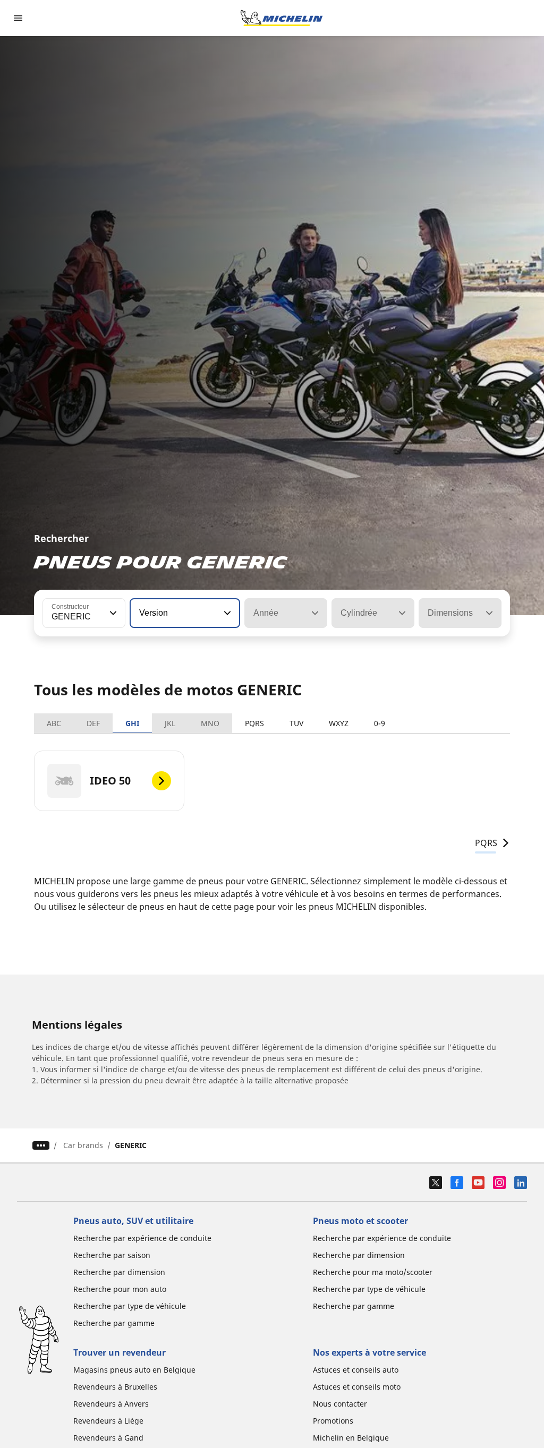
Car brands (83, 1145)
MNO (210, 723)
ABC (54, 723)
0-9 (379, 723)
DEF (93, 723)
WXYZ (338, 723)
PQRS (254, 723)
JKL (170, 723)
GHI (132, 723)
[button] (112, 613)
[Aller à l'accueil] (281, 18)
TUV (296, 723)
